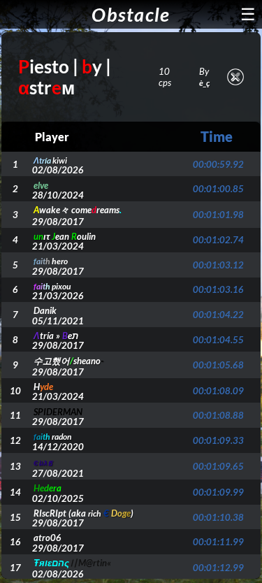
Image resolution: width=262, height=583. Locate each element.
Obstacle (131, 14)
